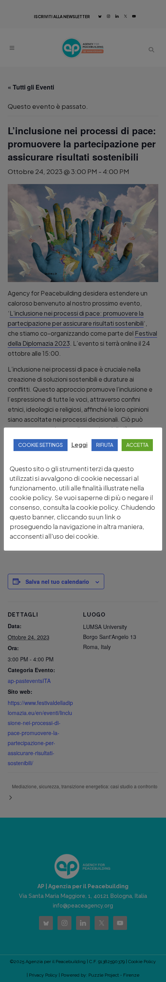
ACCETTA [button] (137, 445)
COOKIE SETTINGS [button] (40, 445)
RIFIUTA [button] (104, 445)
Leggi (79, 444)
